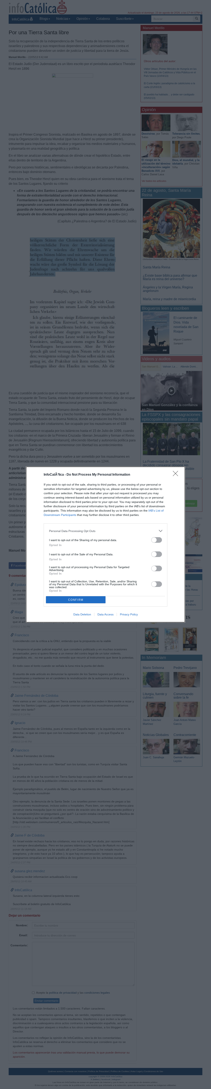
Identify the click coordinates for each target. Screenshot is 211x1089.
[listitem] (105, 531)
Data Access (105, 614)
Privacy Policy (129, 614)
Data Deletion (82, 614)
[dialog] (105, 544)
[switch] (156, 540)
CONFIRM (75, 599)
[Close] (177, 475)
